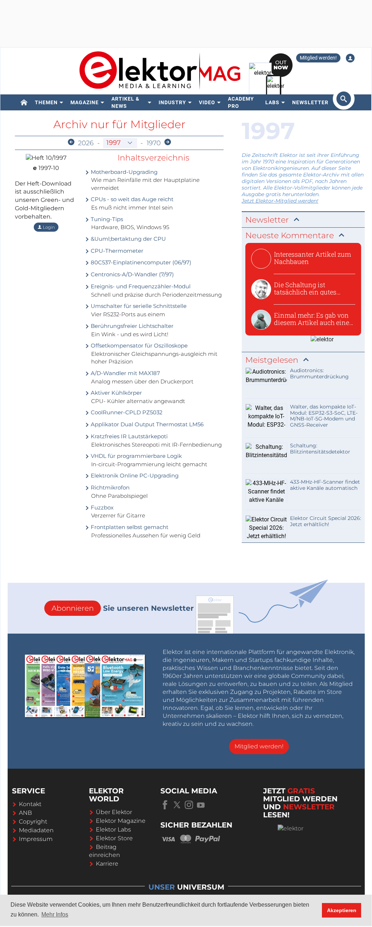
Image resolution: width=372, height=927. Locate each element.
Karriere (107, 863)
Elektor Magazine (121, 820)
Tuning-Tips (106, 219)
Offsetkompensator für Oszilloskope (138, 345)
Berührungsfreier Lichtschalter (131, 325)
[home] (24, 102)
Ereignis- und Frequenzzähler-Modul (140, 286)
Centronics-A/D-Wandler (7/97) (131, 274)
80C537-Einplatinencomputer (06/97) (140, 262)
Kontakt (30, 804)
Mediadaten (36, 830)
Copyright (33, 821)
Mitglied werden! (318, 58)
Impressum (36, 838)
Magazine (84, 102)
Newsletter (310, 102)
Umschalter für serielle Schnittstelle (138, 305)
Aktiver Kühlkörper (115, 392)
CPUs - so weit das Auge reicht (131, 199)
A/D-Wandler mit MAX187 (124, 373)
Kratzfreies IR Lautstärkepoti (128, 436)
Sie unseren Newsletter (123, 608)
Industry (172, 102)
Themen (46, 102)
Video (207, 102)
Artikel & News (125, 102)
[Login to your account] (350, 58)
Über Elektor (114, 812)
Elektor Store (114, 838)
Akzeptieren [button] (341, 910)
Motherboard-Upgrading (123, 171)
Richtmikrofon (109, 487)
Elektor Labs (113, 829)
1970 (154, 143)
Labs (272, 102)
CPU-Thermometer (116, 250)
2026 (86, 143)
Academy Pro (241, 102)
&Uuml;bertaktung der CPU (127, 238)
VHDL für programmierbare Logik (135, 455)
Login (48, 227)
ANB (25, 812)
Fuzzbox (101, 507)
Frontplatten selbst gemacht (128, 527)
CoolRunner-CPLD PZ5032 (126, 412)
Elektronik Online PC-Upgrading (134, 475)
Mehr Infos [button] (54, 914)
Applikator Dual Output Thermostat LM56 (146, 424)
